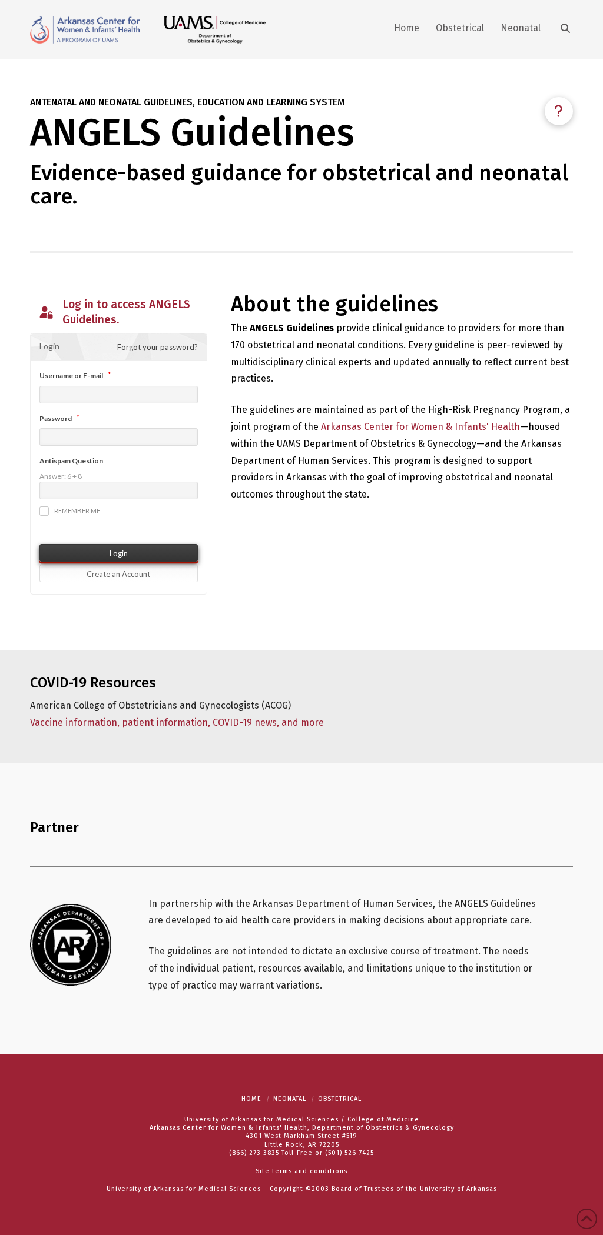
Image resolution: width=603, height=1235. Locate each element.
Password (55, 418)
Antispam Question (71, 460)
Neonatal (289, 1099)
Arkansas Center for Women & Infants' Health (420, 426)
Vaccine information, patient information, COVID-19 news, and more (177, 722)
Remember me (77, 511)
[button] (559, 111)
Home (251, 1099)
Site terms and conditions (301, 1171)
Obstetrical (340, 1099)
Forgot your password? (157, 347)
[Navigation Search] (560, 29)
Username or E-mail (71, 375)
